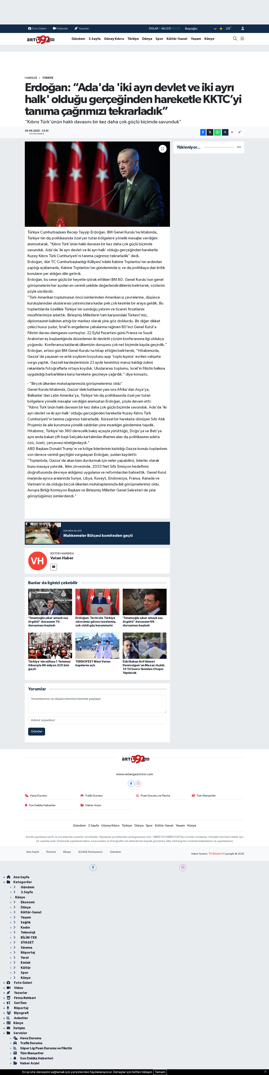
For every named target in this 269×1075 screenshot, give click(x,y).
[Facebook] (131, 783)
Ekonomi (27, 902)
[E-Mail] (53, 567)
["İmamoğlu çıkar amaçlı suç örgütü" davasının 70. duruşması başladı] (50, 602)
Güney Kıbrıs (114, 38)
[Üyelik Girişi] (241, 28)
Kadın (25, 927)
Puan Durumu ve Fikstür (155, 795)
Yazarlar (84, 28)
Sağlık (25, 922)
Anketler (20, 1018)
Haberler (31, 78)
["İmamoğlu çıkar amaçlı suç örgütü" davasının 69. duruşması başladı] (145, 602)
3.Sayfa (94, 38)
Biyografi (21, 1013)
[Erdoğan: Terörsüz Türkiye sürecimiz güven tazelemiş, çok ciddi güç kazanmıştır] (97, 602)
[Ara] (235, 38)
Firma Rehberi (24, 998)
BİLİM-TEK (28, 937)
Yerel (24, 957)
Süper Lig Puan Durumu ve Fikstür (46, 1048)
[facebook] (93, 867)
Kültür (25, 967)
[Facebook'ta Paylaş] (203, 132)
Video (18, 988)
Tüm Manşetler (206, 795)
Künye (209, 38)
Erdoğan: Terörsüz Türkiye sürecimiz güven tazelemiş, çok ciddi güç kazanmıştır (95, 621)
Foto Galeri (39, 28)
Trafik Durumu (94, 795)
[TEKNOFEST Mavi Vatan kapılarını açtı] (97, 645)
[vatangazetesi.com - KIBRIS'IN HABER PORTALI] (39, 39)
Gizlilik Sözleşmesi (90, 852)
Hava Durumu (38, 795)
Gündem (78, 38)
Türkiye (133, 38)
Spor (159, 38)
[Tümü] (239, 147)
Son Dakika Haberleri (42, 805)
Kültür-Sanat (177, 38)
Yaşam (196, 38)
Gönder (37, 731)
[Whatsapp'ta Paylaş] (217, 132)
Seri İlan (20, 1003)
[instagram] (182, 867)
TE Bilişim (215, 854)
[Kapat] (266, 1071)
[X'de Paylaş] (210, 132)
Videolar (62, 28)
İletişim (51, 852)
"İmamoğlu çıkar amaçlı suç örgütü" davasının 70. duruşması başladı (48, 621)
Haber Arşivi (93, 805)
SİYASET (27, 942)
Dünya (147, 38)
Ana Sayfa (32, 852)
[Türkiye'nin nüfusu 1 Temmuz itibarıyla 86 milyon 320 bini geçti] (50, 645)
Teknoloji (27, 932)
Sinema (26, 947)
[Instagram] (138, 783)
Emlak (25, 962)
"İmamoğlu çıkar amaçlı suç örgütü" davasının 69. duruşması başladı (143, 621)
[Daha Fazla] (225, 132)
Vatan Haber (61, 558)
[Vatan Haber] (37, 560)
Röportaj (27, 952)
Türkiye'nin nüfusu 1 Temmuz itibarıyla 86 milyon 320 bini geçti (49, 665)
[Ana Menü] (242, 38)
